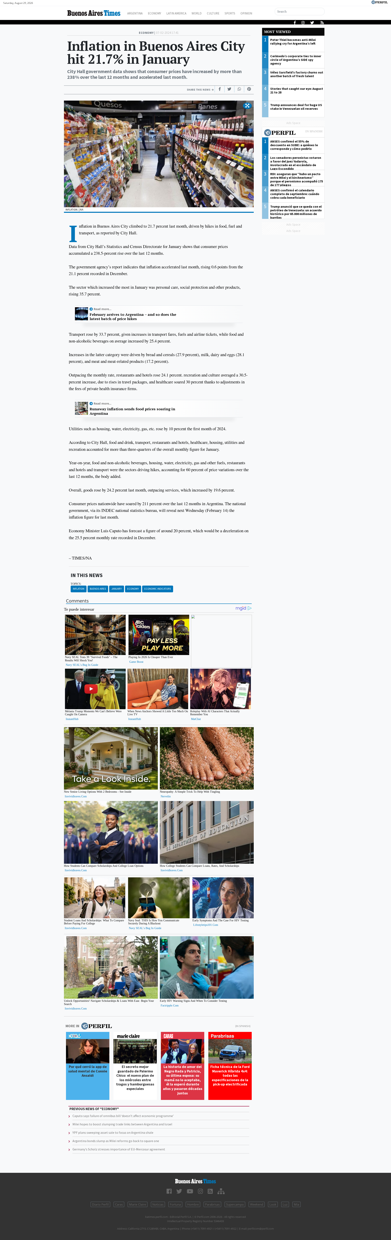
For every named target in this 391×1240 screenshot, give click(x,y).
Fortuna (175, 1204)
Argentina (135, 13)
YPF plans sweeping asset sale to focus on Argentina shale (112, 1132)
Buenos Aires (98, 588)
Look (272, 1204)
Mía (296, 1204)
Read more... (102, 309)
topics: (76, 584)
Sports (230, 13)
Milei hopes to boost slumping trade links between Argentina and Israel (122, 1124)
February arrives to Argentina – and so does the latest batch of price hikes (133, 316)
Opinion (246, 13)
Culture (213, 13)
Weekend (256, 1204)
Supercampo (235, 1204)
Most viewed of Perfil (293, 133)
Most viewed (277, 31)
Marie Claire (137, 1204)
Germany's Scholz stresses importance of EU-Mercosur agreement (118, 1149)
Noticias (158, 1204)
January (116, 588)
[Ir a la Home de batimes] (195, 1181)
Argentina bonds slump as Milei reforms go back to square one (115, 1141)
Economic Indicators (157, 588)
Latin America (176, 13)
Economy (154, 13)
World (197, 13)
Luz (285, 1204)
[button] (247, 106)
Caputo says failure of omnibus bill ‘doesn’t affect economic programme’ (123, 1116)
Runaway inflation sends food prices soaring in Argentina (132, 411)
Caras (119, 1204)
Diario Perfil (100, 1204)
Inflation (78, 588)
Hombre (193, 1204)
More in (72, 1026)
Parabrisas (212, 1204)
